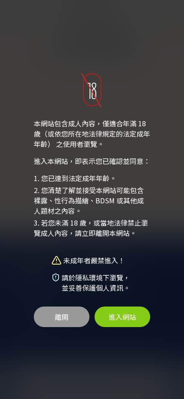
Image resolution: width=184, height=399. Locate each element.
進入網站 (122, 317)
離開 (61, 317)
